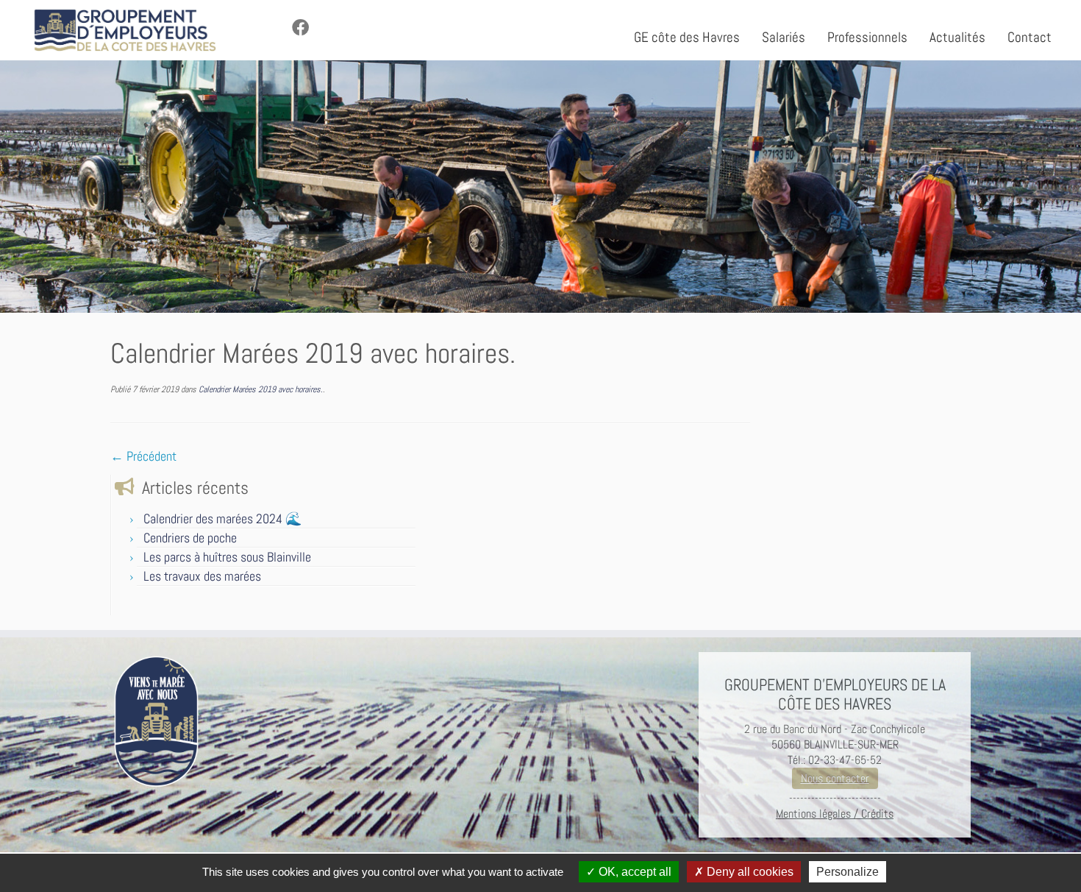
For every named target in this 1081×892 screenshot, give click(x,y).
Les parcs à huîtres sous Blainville (227, 556)
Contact (1029, 37)
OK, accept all (633, 872)
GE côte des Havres (687, 37)
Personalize (847, 872)
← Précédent (143, 455)
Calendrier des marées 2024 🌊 (222, 518)
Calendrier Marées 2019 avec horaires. (259, 389)
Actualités (957, 37)
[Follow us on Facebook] (305, 28)
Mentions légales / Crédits (834, 813)
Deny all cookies (748, 872)
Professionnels (867, 37)
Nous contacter (835, 778)
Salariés (783, 37)
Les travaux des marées (202, 575)
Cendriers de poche (190, 537)
